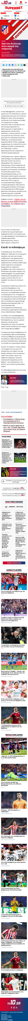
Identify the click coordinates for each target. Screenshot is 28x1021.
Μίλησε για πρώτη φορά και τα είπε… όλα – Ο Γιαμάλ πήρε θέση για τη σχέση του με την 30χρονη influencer (14, 428)
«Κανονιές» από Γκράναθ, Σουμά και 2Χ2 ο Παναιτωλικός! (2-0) (7, 527)
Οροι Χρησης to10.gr (6, 1017)
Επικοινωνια (4, 1018)
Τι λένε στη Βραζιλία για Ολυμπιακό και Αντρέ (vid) (6, 554)
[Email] (24, 65)
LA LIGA (7, 412)
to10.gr (3, 61)
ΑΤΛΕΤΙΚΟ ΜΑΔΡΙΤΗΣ (16, 412)
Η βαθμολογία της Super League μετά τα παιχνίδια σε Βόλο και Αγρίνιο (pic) (7, 516)
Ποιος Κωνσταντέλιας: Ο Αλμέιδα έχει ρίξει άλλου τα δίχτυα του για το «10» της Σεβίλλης (13, 55)
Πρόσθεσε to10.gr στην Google (15, 106)
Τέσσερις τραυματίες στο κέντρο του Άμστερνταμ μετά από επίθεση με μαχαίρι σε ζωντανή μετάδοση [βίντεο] (7, 541)
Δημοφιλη (12, 506)
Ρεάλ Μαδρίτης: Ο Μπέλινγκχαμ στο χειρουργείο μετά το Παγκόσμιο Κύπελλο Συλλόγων (14, 421)
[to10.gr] (6, 2)
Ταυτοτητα (4, 1014)
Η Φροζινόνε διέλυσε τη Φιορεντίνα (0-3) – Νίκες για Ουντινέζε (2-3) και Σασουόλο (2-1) (21, 555)
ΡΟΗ (6, 506)
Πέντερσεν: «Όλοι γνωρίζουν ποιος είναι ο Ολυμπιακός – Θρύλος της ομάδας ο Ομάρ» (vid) (21, 528)
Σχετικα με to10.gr (6, 1016)
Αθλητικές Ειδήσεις (20, 493)
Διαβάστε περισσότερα (14, 563)
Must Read (20, 506)
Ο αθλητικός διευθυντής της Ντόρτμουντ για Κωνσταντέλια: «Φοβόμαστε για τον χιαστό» (20, 516)
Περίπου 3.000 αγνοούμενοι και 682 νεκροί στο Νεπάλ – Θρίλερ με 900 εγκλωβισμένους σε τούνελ (21, 542)
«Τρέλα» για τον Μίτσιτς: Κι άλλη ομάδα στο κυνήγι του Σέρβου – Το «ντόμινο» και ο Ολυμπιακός (14, 202)
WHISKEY (10, 1019)
